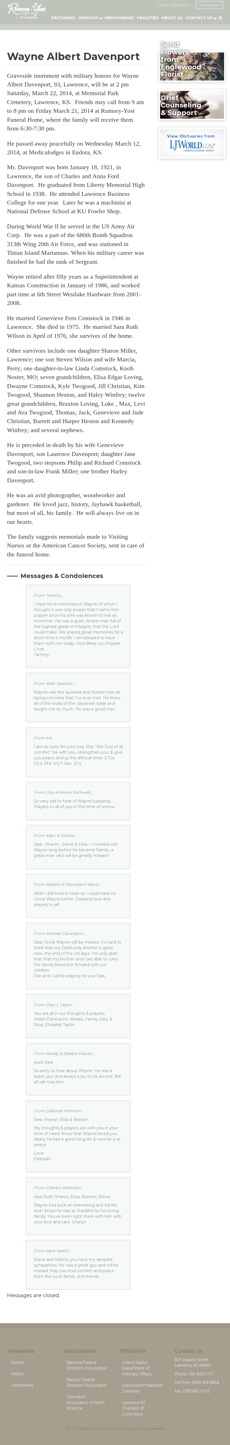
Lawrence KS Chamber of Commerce (133, 1408)
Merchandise (119, 17)
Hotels (17, 1373)
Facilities (147, 17)
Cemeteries (22, 1385)
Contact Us (199, 17)
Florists (18, 1362)
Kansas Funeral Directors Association (87, 1382)
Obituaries (63, 17)
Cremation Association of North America (86, 1402)
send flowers (209, 5)
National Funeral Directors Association (87, 1365)
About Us (172, 17)
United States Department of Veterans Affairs (137, 1368)
